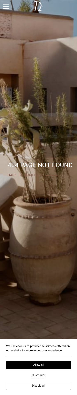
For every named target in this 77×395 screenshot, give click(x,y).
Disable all (38, 386)
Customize (38, 375)
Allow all (38, 365)
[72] (38, 6)
